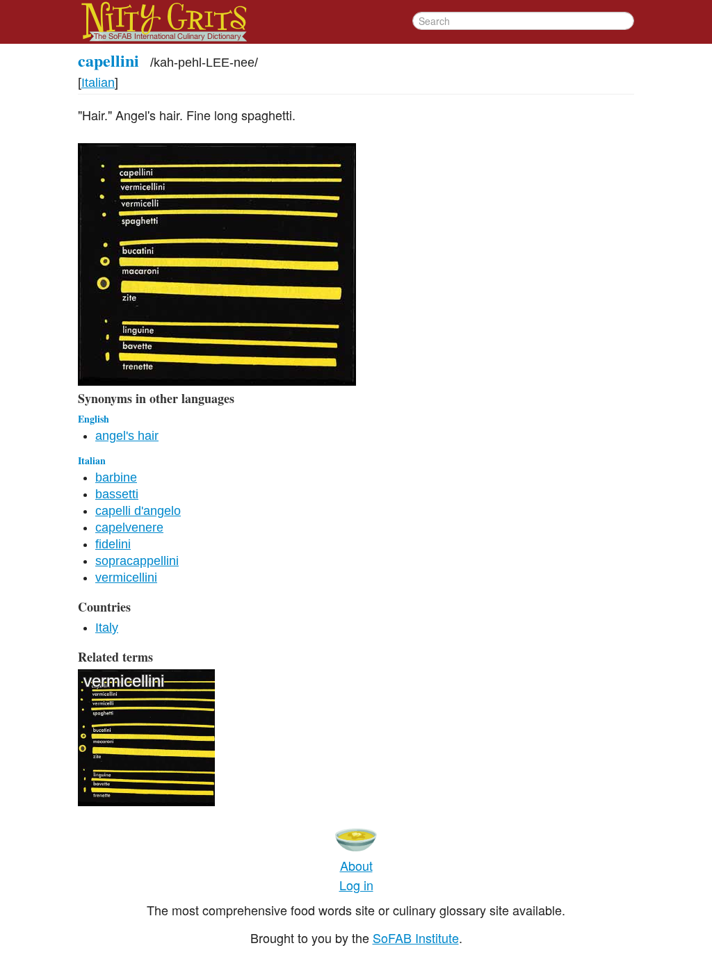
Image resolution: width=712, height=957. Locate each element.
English (93, 418)
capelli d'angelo (138, 511)
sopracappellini (137, 561)
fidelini (113, 544)
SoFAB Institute (416, 938)
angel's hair (127, 436)
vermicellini (126, 577)
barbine (116, 477)
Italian (98, 83)
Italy (106, 628)
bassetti (116, 494)
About (356, 865)
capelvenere (129, 527)
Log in (356, 885)
